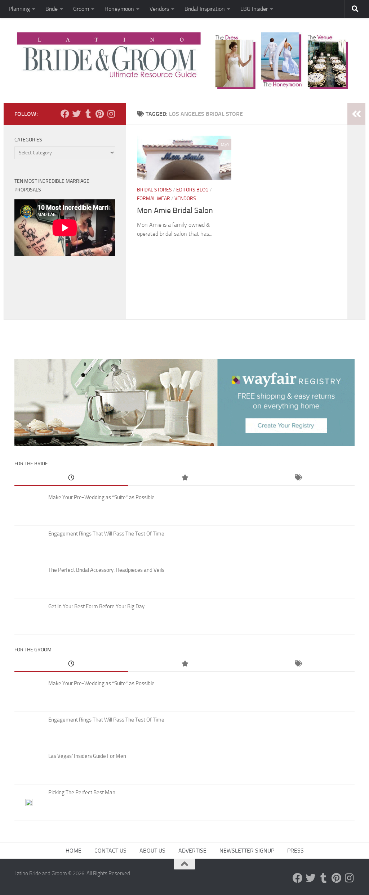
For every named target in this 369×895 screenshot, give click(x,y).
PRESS (295, 850)
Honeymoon (119, 8)
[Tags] (298, 478)
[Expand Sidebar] (356, 114)
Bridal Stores (154, 190)
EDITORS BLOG (192, 190)
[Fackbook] (65, 113)
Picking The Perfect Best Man (81, 792)
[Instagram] (111, 113)
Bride (51, 8)
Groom (81, 8)
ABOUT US (152, 850)
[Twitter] (76, 113)
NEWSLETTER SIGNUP (246, 850)
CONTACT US (110, 850)
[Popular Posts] (184, 478)
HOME (73, 850)
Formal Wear (153, 198)
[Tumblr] (88, 113)
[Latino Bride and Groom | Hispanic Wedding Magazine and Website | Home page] (184, 60)
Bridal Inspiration (204, 8)
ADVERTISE (192, 850)
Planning (19, 8)
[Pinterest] (99, 113)
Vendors (159, 8)
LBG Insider (254, 8)
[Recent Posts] (71, 478)
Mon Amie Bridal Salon (175, 210)
